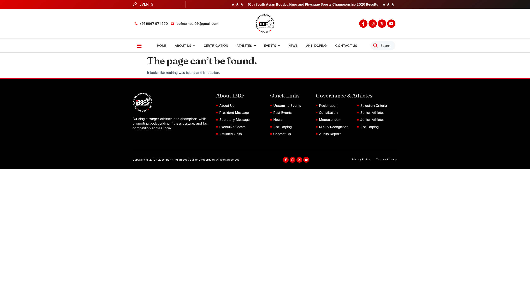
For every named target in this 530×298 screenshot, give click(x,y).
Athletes (244, 45)
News (293, 45)
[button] (185, 45)
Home (161, 45)
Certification (216, 45)
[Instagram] (373, 23)
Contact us (346, 45)
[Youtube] (391, 23)
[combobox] (382, 45)
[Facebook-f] (363, 23)
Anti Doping (316, 45)
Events (270, 45)
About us (183, 45)
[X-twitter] (382, 23)
